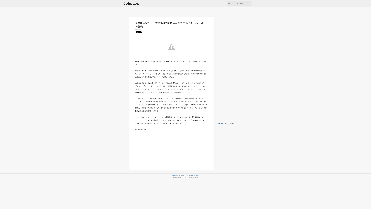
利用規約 (182, 175)
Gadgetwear (132, 3)
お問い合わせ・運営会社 (192, 175)
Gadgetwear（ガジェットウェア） (226, 123)
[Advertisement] (171, 146)
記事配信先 (175, 175)
